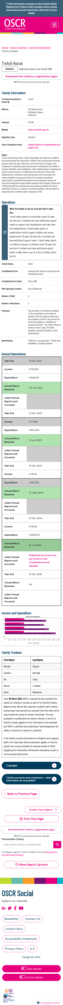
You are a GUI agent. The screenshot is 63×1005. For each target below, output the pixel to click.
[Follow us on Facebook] (15, 908)
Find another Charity (13, 839)
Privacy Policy (14, 949)
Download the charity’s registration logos (31, 829)
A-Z (32, 949)
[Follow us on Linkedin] (3, 908)
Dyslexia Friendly (34, 977)
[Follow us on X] (10, 908)
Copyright (11, 765)
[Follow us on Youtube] (21, 908)
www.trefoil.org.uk (38, 129)
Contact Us (32, 919)
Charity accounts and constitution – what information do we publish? (28, 779)
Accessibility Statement (21, 939)
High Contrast (34, 968)
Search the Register (39, 47)
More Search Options (33, 864)
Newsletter (11, 919)
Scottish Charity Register (40, 809)
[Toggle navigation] (54, 25)
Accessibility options (50, 1002)
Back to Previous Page (22, 794)
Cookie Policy (14, 929)
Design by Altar (31, 957)
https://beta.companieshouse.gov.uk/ (44, 146)
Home (5, 47)
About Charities (18, 47)
